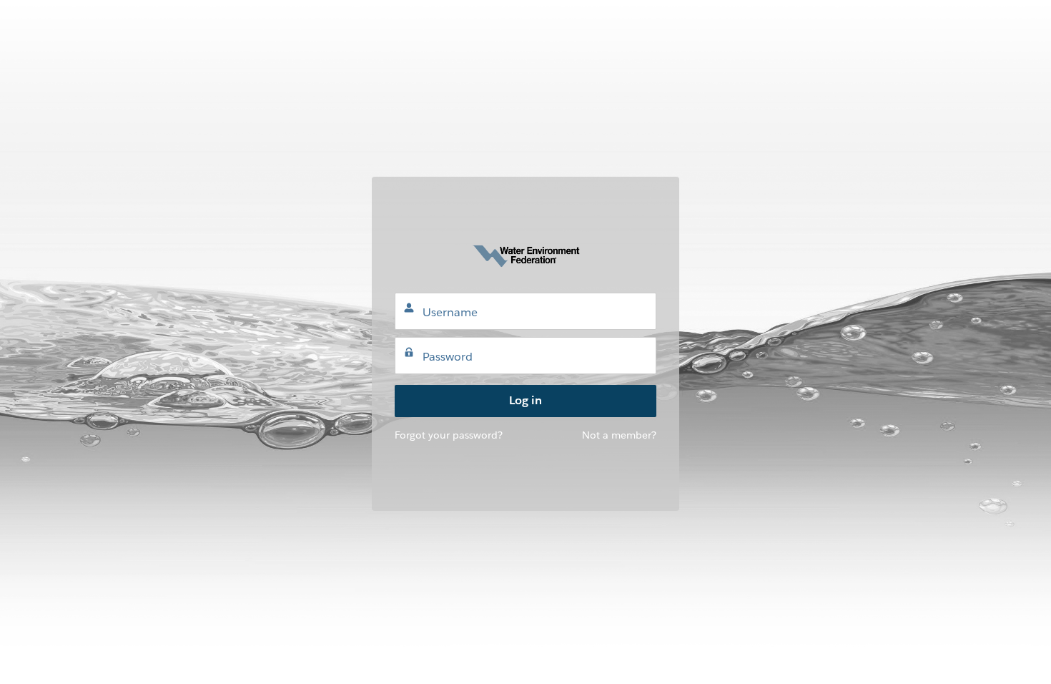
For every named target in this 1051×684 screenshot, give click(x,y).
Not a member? (619, 435)
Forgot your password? (449, 435)
